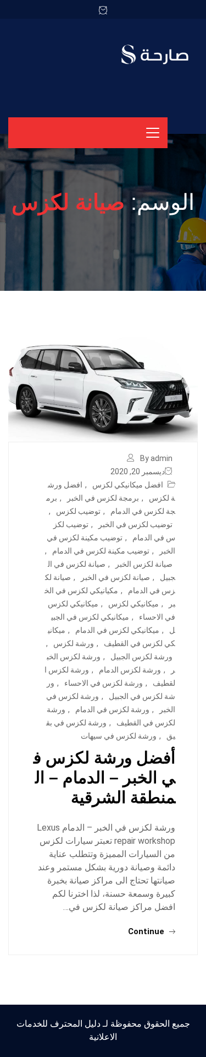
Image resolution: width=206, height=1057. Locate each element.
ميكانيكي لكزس (133, 603)
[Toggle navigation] (153, 132)
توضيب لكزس (78, 511)
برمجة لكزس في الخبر (103, 498)
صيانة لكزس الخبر (143, 564)
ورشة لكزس (73, 643)
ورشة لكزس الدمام (130, 669)
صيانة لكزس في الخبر (115, 577)
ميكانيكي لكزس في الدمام (117, 630)
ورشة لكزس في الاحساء (103, 683)
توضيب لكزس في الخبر (135, 524)
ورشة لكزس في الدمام (112, 709)
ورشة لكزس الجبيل (141, 656)
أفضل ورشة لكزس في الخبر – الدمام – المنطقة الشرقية (104, 777)
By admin (156, 458)
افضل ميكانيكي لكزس (127, 484)
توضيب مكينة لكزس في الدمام (100, 550)
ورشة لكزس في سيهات (119, 735)
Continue (147, 931)
